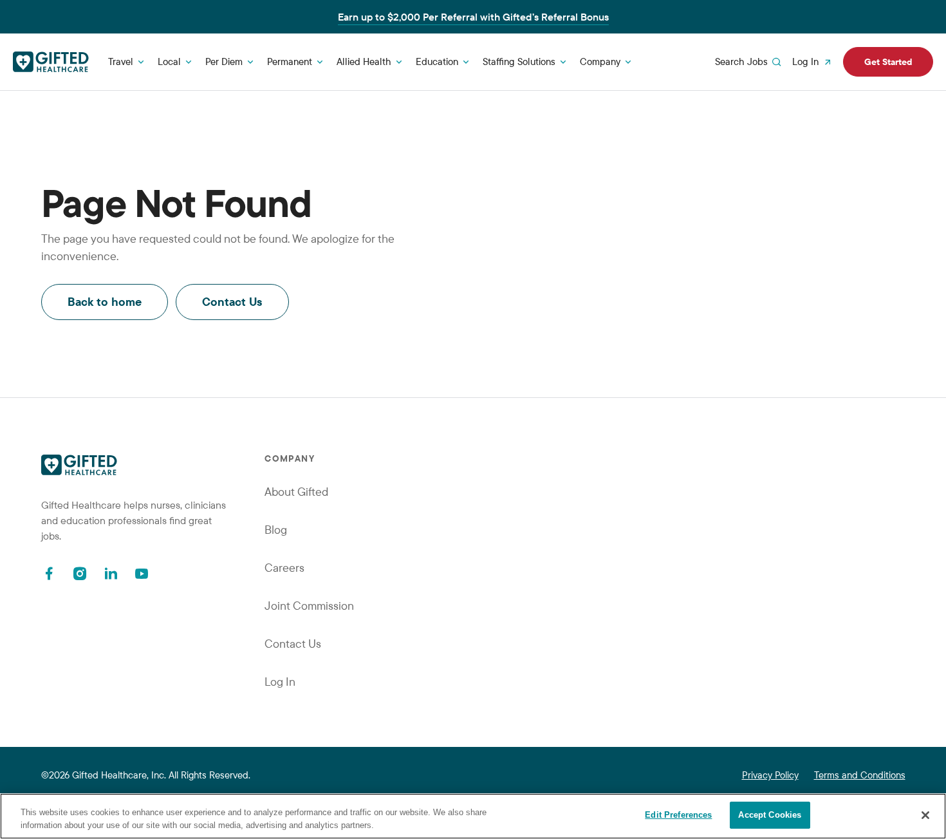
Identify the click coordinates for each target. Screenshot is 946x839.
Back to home (105, 301)
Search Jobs (741, 61)
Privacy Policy (770, 775)
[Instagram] (80, 573)
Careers (284, 567)
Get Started (888, 62)
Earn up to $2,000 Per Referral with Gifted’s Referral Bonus (473, 16)
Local (169, 61)
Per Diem (224, 61)
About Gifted (296, 491)
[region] (473, 816)
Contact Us (232, 301)
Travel (120, 61)
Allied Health (364, 61)
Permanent (289, 61)
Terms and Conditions (859, 775)
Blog (275, 529)
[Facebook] (49, 573)
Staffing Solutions (519, 61)
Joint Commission (309, 605)
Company (600, 61)
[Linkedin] (110, 573)
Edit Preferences (678, 815)
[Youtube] (141, 573)
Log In (805, 61)
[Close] (925, 815)
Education (437, 61)
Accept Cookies (769, 815)
